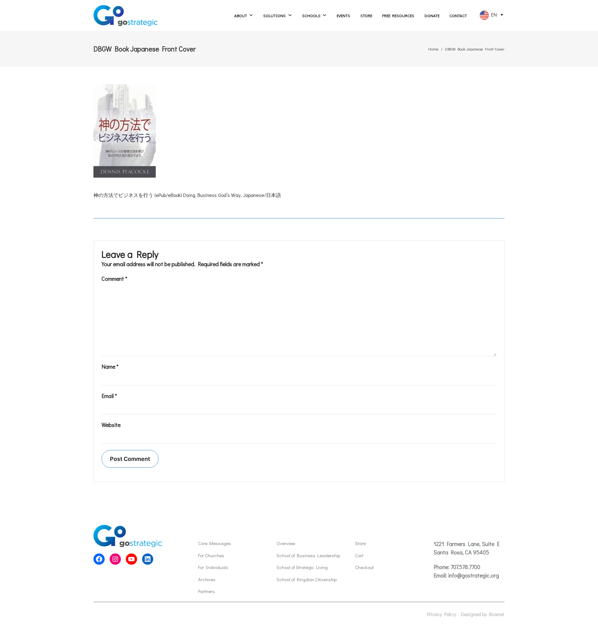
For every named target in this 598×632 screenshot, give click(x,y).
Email (109, 396)
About (240, 15)
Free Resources (398, 15)
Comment (114, 278)
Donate (432, 15)
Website (111, 425)
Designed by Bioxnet (483, 614)
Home (433, 48)
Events (343, 15)
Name (110, 366)
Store (366, 15)
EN (493, 14)
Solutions (274, 15)
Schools (311, 15)
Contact (458, 15)
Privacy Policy (441, 614)
